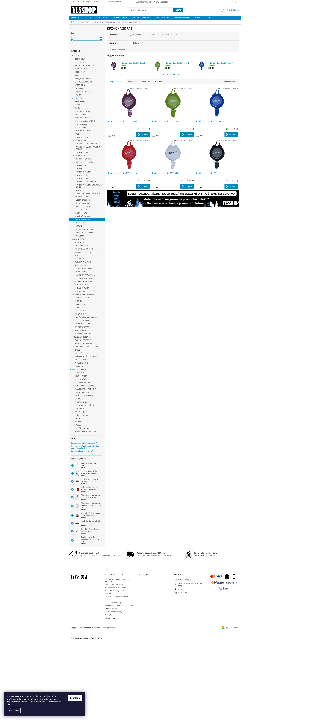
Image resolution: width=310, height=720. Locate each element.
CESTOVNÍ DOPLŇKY (83, 278)
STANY (78, 307)
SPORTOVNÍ (80, 366)
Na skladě (139, 34)
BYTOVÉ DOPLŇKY (82, 382)
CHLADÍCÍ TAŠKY (82, 288)
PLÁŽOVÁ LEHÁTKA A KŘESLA (86, 249)
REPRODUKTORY (82, 320)
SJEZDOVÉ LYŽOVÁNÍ (83, 131)
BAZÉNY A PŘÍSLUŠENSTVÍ (85, 431)
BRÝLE (77, 350)
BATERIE (78, 418)
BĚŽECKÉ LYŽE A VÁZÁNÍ (85, 121)
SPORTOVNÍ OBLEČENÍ (84, 343)
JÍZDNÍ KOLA (80, 59)
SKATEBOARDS (81, 330)
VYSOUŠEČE (79, 236)
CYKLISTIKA (77, 55)
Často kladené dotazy (113, 612)
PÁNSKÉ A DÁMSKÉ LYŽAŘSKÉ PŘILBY (88, 148)
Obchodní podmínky (113, 602)
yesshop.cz (182, 589)
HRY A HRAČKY (81, 376)
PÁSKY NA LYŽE (81, 213)
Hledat (178, 10)
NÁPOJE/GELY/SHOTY (83, 78)
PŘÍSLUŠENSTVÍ (82, 209)
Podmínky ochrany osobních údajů (119, 605)
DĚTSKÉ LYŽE (80, 114)
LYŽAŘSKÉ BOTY (81, 155)
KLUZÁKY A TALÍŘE (82, 111)
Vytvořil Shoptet (232, 627)
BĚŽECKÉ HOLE (81, 127)
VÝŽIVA (75, 75)
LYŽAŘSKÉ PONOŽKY (83, 159)
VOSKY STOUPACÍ (83, 200)
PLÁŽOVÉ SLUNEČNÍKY (84, 252)
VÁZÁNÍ (78, 190)
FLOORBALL (79, 258)
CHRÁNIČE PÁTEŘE (82, 216)
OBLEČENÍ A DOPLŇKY (81, 337)
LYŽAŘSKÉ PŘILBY (82, 140)
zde (8, 704)
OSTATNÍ (78, 226)
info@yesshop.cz (184, 580)
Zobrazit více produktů (171, 74)
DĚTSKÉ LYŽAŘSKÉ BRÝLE (86, 181)
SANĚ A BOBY (80, 101)
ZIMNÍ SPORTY (78, 98)
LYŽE (77, 134)
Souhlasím (75, 698)
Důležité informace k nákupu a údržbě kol (152, 2)
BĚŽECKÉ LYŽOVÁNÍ (83, 117)
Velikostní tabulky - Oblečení (116, 596)
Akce (154, 34)
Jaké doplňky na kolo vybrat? (82, 451)
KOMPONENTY (81, 69)
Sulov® (138, 43)
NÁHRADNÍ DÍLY (82, 152)
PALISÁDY (78, 421)
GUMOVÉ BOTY (81, 402)
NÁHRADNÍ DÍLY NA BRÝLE (86, 356)
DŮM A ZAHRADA (79, 369)
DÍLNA (77, 399)
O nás (107, 599)
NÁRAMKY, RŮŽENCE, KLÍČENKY (88, 346)
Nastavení (14, 710)
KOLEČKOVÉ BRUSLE (83, 262)
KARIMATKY (80, 291)
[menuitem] (76, 18)
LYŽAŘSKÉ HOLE (81, 137)
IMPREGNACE (80, 272)
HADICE (78, 425)
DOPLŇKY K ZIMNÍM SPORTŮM (87, 193)
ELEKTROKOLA (80, 62)
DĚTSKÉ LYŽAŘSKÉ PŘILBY (86, 144)
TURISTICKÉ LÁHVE (83, 324)
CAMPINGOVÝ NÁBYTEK (85, 275)
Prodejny (108, 615)
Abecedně (159, 81)
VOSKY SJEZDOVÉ (83, 203)
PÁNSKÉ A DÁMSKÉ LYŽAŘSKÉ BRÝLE (88, 186)
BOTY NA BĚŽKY (81, 124)
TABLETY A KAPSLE (82, 91)
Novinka (167, 34)
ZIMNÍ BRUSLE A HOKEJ (84, 229)
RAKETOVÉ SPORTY (82, 327)
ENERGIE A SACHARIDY (84, 82)
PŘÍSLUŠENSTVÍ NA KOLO (85, 65)
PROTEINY (79, 88)
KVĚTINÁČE (79, 408)
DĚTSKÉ (79, 168)
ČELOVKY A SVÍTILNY (83, 281)
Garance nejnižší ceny (114, 585)
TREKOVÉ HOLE (81, 311)
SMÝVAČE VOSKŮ (83, 206)
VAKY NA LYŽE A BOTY (84, 162)
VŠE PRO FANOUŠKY (83, 333)
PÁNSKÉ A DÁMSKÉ (83, 172)
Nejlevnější (132, 81)
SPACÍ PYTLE (80, 304)
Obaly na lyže (80, 223)
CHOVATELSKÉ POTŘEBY (84, 405)
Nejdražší (146, 81)
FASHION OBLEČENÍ (83, 340)
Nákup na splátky (112, 618)
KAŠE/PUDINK (80, 85)
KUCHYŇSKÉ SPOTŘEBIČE (85, 386)
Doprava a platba (112, 608)
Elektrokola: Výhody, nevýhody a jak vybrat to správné (85, 447)
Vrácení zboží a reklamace (115, 588)
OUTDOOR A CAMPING (84, 268)
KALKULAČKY (80, 379)
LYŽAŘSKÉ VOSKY (82, 196)
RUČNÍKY (79, 301)
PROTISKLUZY (80, 314)
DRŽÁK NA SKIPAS (82, 219)
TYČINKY (78, 95)
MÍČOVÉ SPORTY (81, 265)
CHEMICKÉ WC (81, 285)
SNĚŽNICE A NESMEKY (84, 232)
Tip (178, 34)
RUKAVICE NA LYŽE (83, 165)
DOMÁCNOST (80, 372)
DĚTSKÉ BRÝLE (81, 359)
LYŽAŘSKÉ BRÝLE (82, 175)
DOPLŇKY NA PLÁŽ (83, 245)
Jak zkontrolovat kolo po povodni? (84, 443)
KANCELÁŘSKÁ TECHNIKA (85, 389)
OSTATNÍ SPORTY (79, 239)
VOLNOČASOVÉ (81, 363)
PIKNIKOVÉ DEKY (82, 298)
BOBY (77, 104)
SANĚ (77, 108)
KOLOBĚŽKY (80, 72)
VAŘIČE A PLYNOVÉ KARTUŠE (87, 317)
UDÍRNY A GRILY (81, 415)
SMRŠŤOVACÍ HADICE (84, 428)
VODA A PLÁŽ (80, 242)
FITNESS (78, 255)
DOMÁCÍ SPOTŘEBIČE (84, 395)
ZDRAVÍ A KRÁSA (82, 392)
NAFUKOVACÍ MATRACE (84, 294)
